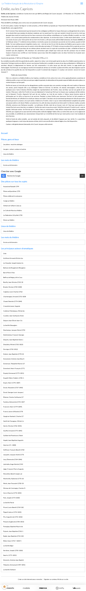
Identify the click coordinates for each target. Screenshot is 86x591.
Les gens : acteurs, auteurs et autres (14, 149)
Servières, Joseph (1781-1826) (13, 550)
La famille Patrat (8, 502)
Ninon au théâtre (8, 220)
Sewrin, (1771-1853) (9, 555)
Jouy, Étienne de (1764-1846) (12, 459)
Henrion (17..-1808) (9, 445)
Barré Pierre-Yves (9, 272)
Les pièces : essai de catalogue (12, 144)
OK (82, 176)
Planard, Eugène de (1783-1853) (13, 522)
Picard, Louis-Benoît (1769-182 (13, 507)
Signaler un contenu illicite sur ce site (56, 579)
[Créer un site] (9, 588)
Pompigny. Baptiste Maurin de (13, 526)
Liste (4, 253)
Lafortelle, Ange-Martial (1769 (13, 464)
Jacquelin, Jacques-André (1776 (13, 455)
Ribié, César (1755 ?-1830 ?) (12, 541)
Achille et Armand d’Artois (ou (13, 258)
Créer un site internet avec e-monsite (30, 579)
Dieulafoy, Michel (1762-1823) (13, 344)
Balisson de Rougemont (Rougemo (14, 268)
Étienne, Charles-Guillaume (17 (13, 397)
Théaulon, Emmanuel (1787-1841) (14, 565)
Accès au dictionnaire (10, 165)
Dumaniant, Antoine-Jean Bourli (13, 359)
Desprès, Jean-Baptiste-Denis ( (13, 340)
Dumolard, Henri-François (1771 (14, 368)
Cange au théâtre (8, 201)
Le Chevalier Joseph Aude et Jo (13, 263)
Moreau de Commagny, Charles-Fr (14, 488)
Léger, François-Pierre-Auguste (13, 469)
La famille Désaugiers (10, 325)
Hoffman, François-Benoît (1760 (13, 450)
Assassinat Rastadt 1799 (11, 186)
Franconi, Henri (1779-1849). (12, 407)
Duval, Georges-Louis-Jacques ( (13, 392)
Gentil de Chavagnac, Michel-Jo (13, 421)
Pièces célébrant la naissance (12, 196)
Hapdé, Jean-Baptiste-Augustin (13, 440)
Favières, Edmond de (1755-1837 (14, 402)
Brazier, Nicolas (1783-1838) (12, 287)
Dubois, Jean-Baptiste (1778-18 (13, 354)
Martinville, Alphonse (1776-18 (13, 478)
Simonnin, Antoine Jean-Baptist (13, 560)
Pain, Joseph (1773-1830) (11, 498)
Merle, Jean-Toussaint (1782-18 (13, 483)
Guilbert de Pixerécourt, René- (13, 435)
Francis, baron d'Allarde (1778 (13, 411)
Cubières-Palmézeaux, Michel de (13, 311)
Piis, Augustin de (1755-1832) (12, 517)
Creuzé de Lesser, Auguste (11, 306)
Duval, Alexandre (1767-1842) (13, 387)
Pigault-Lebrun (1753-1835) (12, 512)
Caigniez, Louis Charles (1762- (13, 292)
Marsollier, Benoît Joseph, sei (12, 474)
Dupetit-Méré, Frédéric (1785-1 (13, 378)
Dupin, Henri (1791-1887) (11, 383)
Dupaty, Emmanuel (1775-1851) (13, 373)
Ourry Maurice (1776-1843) (12, 493)
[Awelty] (59, 588)
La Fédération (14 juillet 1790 (12, 215)
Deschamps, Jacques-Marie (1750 (14, 330)
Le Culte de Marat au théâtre (12, 210)
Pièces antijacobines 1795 (11, 191)
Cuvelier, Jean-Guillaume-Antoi (13, 316)
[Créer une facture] (76, 588)
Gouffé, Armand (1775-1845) (12, 431)
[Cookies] (4, 586)
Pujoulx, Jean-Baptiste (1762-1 (13, 531)
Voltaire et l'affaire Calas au (12, 206)
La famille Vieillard (9, 569)
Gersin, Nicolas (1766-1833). (12, 426)
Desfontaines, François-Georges (13, 335)
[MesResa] (42, 588)
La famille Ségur (8, 546)
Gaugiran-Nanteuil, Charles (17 (13, 416)
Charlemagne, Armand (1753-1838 (14, 296)
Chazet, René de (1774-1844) (12, 301)
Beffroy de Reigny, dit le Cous (12, 277)
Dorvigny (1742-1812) (10, 349)
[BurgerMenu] (81, 3)
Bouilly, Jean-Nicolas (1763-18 (13, 282)
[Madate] (26, 588)
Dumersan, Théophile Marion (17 (14, 363)
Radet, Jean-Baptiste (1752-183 (13, 536)
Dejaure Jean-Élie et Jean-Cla (12, 320)
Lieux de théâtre (8, 154)
